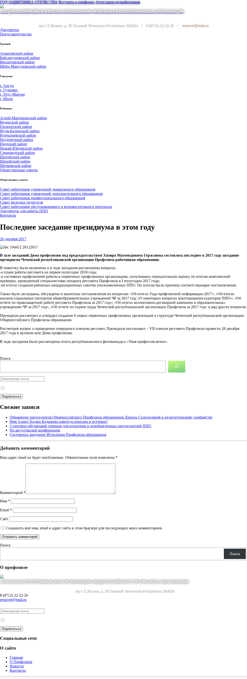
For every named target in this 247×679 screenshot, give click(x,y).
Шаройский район (15, 161)
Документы (9, 30)
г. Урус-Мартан (12, 94)
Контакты (8, 215)
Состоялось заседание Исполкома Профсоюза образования (58, 435)
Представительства (16, 34)
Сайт (4, 519)
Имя (5, 501)
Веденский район (14, 122)
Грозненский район (16, 127)
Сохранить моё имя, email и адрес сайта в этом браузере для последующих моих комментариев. (84, 528)
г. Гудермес (9, 90)
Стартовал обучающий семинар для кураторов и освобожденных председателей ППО (80, 426)
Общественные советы (19, 170)
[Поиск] (176, 367)
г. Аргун (7, 86)
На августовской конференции (35, 430)
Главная (16, 657)
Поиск (5, 358)
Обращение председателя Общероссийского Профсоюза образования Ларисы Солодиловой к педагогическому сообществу (111, 417)
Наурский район (13, 144)
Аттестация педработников (118, 2)
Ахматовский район (16, 53)
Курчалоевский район (18, 135)
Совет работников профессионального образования (42, 198)
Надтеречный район (16, 140)
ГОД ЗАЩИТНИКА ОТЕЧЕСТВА (29, 2)
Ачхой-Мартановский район (23, 118)
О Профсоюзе (21, 662)
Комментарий (13, 493)
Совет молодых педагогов (21, 202)
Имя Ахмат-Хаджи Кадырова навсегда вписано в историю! (59, 421)
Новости (17, 666)
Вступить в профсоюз (77, 2)
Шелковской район (15, 166)
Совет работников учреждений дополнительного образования (51, 194)
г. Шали (6, 99)
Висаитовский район (17, 62)
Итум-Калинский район (20, 131)
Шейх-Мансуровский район (23, 66)
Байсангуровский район (20, 58)
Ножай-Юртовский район (21, 148)
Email (6, 510)
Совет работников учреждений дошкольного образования (47, 189)
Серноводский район (17, 153)
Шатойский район (15, 157)
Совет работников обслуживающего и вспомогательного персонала (56, 207)
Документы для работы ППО (24, 211)
